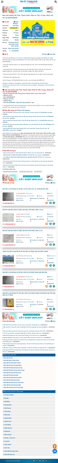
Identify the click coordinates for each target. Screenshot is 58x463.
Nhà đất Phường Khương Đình (13, 377)
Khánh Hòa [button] (7, 421)
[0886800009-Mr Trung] (50, 309)
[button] (2, 2)
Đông (17, 35)
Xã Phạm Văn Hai (28, 255)
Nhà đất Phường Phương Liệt (12, 372)
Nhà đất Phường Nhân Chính (12, 362)
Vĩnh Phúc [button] (7, 411)
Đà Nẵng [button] (7, 401)
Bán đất (50, 193)
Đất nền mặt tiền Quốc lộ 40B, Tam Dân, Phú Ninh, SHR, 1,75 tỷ (23, 209)
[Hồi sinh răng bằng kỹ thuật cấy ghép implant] (29, 9)
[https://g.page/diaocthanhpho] (40, 461)
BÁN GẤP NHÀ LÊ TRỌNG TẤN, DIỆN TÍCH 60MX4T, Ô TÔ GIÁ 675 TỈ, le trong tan (22, 155)
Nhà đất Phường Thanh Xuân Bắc (13, 387)
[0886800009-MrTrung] (50, 265)
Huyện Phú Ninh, (21, 216)
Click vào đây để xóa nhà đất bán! (16, 107)
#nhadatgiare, (18, 83)
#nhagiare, (11, 83)
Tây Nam (34, 261)
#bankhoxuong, (7, 85)
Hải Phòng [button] (7, 408)
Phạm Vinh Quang (13, 48)
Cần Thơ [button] (7, 447)
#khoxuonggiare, (33, 85)
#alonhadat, (6, 86)
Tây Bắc (33, 219)
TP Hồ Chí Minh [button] (9, 395)
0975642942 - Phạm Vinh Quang (17, 102)
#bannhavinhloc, (15, 85)
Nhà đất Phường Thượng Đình (12, 365)
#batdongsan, (41, 85)
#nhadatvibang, (35, 83)
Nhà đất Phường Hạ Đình (11, 375)
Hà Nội (17, 46)
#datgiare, (5, 83)
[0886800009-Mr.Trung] (50, 202)
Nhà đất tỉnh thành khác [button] (11, 451)
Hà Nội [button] (6, 398)
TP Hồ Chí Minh (30, 195)
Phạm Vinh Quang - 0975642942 (21, 58)
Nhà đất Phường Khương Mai (10, 171)
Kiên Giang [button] (7, 444)
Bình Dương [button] (8, 428)
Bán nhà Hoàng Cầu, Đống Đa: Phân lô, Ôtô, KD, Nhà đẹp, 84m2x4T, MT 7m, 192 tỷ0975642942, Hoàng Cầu (28, 120)
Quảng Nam (28, 216)
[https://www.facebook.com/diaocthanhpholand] (37, 461)
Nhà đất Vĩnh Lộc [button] (9, 454)
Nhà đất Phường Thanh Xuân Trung (14, 370)
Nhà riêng (16, 25)
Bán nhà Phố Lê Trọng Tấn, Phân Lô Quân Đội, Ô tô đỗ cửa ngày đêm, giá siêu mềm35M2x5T (26, 327)
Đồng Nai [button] (7, 431)
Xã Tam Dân (27, 214)
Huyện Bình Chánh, (22, 195)
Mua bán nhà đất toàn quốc (14, 391)
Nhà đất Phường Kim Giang (12, 380)
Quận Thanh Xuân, (36, 93)
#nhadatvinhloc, (44, 83)
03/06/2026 (15, 37)
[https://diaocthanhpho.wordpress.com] (43, 461)
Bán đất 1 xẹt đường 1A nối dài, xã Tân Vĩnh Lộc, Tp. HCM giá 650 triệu (25, 189)
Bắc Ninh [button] (7, 414)
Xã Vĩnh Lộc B (29, 193)
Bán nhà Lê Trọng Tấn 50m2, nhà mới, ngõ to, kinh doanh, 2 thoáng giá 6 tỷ (21, 324)
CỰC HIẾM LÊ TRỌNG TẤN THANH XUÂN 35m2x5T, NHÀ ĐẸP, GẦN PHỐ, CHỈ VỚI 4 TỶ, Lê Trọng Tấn (27, 157)
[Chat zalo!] (54, 447)
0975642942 (15, 50)
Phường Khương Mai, (24, 93)
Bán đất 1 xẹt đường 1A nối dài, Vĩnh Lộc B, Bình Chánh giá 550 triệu (25, 272)
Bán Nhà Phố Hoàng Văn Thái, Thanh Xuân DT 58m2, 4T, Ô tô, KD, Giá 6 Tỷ (21, 335)
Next (16, 23)
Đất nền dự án (52, 255)
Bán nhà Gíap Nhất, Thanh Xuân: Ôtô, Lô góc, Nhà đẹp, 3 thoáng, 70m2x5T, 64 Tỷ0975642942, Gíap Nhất (27, 112)
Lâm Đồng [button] (7, 424)
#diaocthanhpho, (26, 83)
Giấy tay (40, 195)
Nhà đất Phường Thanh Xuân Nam (14, 382)
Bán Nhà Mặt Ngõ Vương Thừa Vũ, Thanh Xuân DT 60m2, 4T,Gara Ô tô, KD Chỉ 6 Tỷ (23, 337)
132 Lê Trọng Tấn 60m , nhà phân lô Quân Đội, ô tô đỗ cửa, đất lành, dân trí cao (22, 333)
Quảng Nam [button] (8, 405)
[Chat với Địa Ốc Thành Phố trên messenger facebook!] (54, 452)
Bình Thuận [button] (7, 434)
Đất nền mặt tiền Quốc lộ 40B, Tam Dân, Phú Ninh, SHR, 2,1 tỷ (22, 230)
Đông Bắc (34, 198)
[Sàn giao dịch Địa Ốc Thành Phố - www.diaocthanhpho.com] (29, 3)
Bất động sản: (9, 59)
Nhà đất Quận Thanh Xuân (25, 171)
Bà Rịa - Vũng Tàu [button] (9, 438)
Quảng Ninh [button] (8, 418)
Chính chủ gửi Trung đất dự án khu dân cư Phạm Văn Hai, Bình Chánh (25, 251)
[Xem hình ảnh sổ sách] (46, 202)
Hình (17, 22)
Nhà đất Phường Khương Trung (13, 367)
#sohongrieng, (24, 85)
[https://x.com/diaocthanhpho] (33, 461)
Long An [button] (7, 441)
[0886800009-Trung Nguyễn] (50, 223)
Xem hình (52, 54)
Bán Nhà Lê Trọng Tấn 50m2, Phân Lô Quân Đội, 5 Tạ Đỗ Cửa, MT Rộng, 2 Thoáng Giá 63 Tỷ (25, 347)
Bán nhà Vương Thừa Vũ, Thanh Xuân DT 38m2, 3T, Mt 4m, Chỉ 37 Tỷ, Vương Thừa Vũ (23, 152)
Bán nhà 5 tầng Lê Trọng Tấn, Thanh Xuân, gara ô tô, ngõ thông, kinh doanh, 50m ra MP (24, 331)
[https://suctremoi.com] (46, 461)
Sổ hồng (16, 32)
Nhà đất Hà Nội (38, 171)
